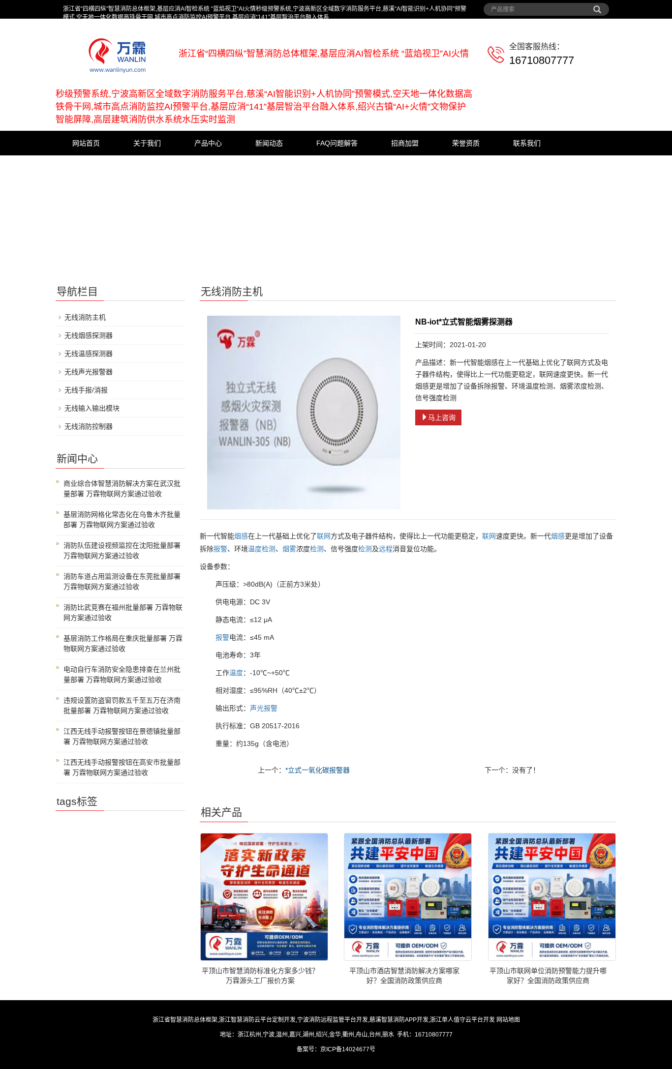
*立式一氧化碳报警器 (317, 770)
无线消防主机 (85, 317)
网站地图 (508, 1019)
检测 (268, 549)
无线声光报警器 (88, 372)
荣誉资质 (466, 143)
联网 (324, 536)
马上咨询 (442, 417)
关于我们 (147, 143)
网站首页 (86, 143)
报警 (220, 549)
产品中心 (208, 143)
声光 (257, 708)
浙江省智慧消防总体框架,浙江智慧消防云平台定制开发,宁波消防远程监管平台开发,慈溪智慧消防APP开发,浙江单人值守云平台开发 (324, 1019)
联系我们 (527, 143)
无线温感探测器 (88, 353)
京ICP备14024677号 (347, 1049)
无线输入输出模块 (92, 408)
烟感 (241, 536)
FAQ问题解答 (337, 143)
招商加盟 (405, 143)
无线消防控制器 (88, 426)
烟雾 (289, 549)
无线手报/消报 (86, 390)
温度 (255, 549)
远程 (386, 549)
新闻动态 (269, 143)
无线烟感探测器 (88, 335)
